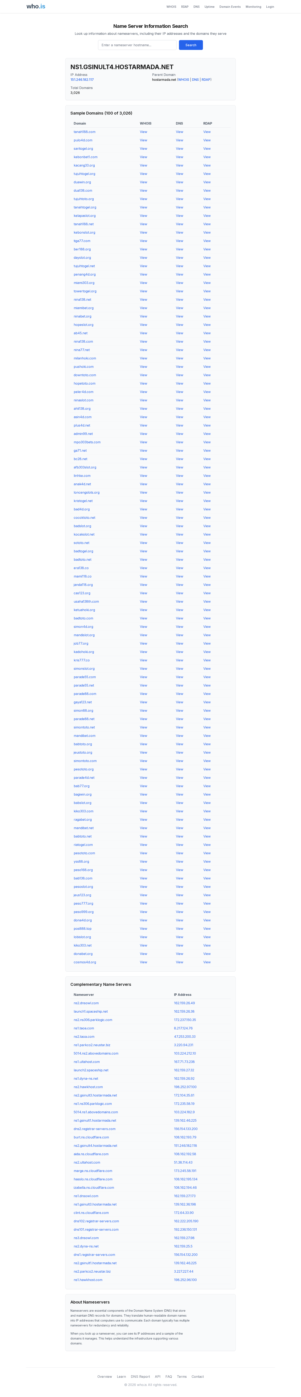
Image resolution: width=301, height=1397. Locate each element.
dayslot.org (82, 258)
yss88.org (81, 861)
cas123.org (82, 593)
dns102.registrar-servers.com (96, 1221)
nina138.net (82, 299)
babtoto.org (83, 744)
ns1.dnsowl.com (86, 1196)
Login (270, 6)
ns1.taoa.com (84, 1028)
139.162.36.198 (185, 1204)
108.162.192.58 (185, 1154)
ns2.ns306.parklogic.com (93, 1020)
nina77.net (82, 350)
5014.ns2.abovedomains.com (96, 1053)
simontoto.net (84, 727)
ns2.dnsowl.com (86, 1003)
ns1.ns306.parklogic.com (93, 1104)
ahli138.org (82, 408)
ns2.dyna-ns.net (86, 1246)
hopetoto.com (84, 383)
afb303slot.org (85, 467)
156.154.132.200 (186, 1255)
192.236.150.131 (185, 1229)
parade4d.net (84, 778)
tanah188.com (84, 132)
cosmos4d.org (85, 962)
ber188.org (82, 249)
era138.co (81, 568)
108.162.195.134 (186, 1179)
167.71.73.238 (184, 1062)
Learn (121, 1376)
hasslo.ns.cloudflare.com (93, 1179)
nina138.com (83, 341)
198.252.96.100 (185, 1280)
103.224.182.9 (184, 1112)
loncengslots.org (87, 492)
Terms (182, 1376)
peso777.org (83, 903)
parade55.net (84, 685)
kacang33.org (84, 165)
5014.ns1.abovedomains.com (96, 1112)
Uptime (210, 6)
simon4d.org (83, 627)
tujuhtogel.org (84, 174)
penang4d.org (85, 274)
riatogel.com (83, 845)
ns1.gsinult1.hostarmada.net (95, 1120)
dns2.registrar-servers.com (94, 1129)
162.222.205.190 (186, 1221)
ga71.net (80, 450)
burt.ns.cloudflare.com (91, 1137)
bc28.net (80, 459)
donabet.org (83, 954)
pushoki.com (84, 367)
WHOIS (171, 6)
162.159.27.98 (184, 1238)
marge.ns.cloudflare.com (93, 1171)
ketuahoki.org (84, 610)
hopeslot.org (83, 325)
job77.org (81, 643)
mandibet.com (84, 736)
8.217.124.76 (183, 1028)
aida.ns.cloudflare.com (91, 1154)
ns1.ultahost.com (87, 1062)
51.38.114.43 (183, 1162)
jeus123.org (82, 895)
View (143, 132)
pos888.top (83, 928)
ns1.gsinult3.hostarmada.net (95, 1204)
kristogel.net (83, 501)
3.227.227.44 (184, 1271)
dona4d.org (83, 920)
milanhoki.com (85, 358)
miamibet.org (84, 308)
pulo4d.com (83, 140)
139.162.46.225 (185, 1120)
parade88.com (85, 694)
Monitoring (253, 6)
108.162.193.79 (185, 1137)
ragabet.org (83, 819)
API (158, 1376)
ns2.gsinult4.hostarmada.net (95, 1146)
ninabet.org (82, 316)
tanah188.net (84, 224)
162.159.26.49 (184, 1003)
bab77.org (81, 786)
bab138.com (83, 878)
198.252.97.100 (185, 1087)
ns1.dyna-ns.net (86, 1078)
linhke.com (82, 476)
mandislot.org (84, 635)
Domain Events (230, 6)
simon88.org (83, 710)
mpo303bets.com (87, 442)
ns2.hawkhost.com (88, 1087)
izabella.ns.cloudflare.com (94, 1187)
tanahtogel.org (85, 207)
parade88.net (84, 719)
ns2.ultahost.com (87, 1162)
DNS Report (140, 1376)
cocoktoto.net (84, 518)
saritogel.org (83, 148)
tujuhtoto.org (84, 199)
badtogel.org (83, 551)
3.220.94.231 (183, 1045)
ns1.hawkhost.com (88, 1280)
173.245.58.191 (185, 1171)
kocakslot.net (84, 534)
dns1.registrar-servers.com (94, 1255)
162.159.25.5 (183, 1246)
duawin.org (82, 182)
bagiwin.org (83, 794)
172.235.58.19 (184, 1104)
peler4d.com (83, 392)
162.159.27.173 (185, 1196)
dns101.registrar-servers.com (96, 1229)
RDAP (185, 6)
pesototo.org (84, 769)
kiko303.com (83, 811)
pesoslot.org (83, 887)
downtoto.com (85, 375)
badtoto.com (83, 618)
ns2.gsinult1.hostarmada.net (95, 1263)
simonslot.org (84, 668)
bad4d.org (82, 509)
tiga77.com (82, 241)
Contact (198, 1376)
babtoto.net (83, 836)
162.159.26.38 (184, 1011)
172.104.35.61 (184, 1095)
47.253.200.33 (185, 1037)
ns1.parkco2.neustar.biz (92, 1045)
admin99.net (83, 434)
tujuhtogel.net (84, 266)
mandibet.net (84, 828)
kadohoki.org (84, 652)
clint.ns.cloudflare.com (91, 1213)
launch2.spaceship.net (91, 1070)
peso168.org (83, 870)
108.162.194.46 (185, 1187)
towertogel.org (85, 291)
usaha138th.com (86, 601)
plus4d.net (82, 425)
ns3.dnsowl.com (86, 1238)
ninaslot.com (83, 400)
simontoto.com (85, 761)
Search (191, 45)
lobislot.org (82, 937)
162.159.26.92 (184, 1078)
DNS (197, 6)
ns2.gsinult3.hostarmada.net (95, 1095)
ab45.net (80, 333)
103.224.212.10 (185, 1053)
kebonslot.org (84, 232)
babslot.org (82, 803)
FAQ (168, 1376)
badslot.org (82, 526)
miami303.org (84, 283)
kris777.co (82, 660)
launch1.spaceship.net (91, 1011)
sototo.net (81, 543)
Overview (104, 1376)
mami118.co (83, 576)
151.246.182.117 (82, 80)
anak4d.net (82, 484)
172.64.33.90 (184, 1213)
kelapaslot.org (85, 216)
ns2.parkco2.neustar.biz (92, 1271)
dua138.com (83, 190)
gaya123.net (83, 702)
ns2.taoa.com (84, 1037)
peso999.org (84, 912)
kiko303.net (83, 945)
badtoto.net (82, 559)
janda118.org (83, 585)
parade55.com (85, 677)
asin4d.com (83, 417)
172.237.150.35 (185, 1020)
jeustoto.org (83, 752)
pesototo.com (84, 853)
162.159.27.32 (184, 1070)
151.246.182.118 (185, 1146)
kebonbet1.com (85, 157)
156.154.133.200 (186, 1129)
